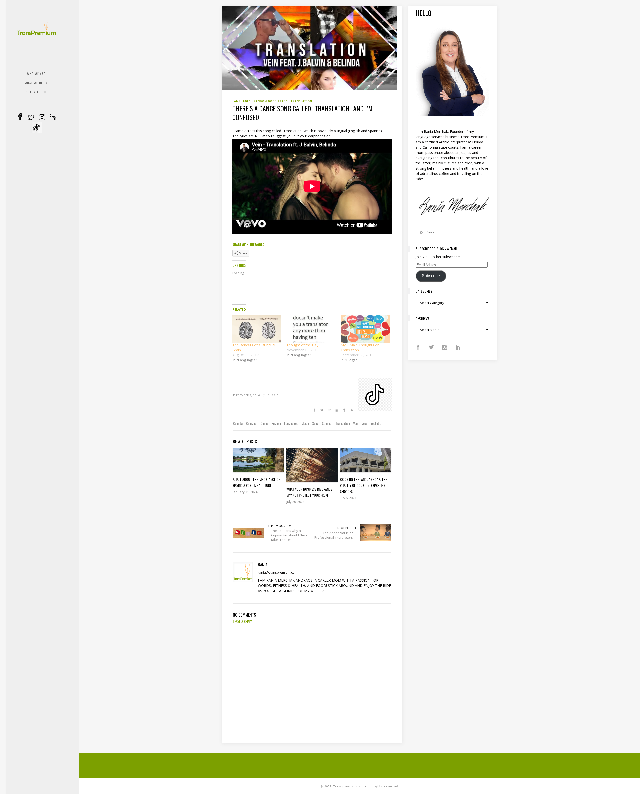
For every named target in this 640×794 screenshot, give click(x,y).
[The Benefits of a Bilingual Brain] (257, 329)
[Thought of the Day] (311, 329)
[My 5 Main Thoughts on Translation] (365, 329)
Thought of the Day (302, 345)
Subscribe (431, 276)
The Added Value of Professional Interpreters (333, 535)
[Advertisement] (359, 764)
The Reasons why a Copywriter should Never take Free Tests (290, 535)
